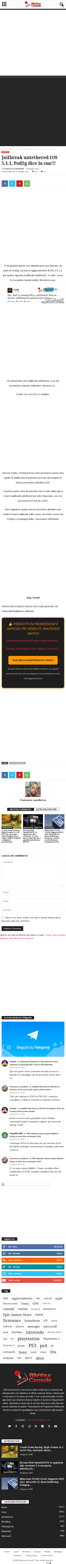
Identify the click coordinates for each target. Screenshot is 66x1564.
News (11, 149)
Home (4, 149)
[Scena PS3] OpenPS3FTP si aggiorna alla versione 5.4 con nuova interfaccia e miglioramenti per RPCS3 (32, 836)
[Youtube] (56, 1426)
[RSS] (36, 1426)
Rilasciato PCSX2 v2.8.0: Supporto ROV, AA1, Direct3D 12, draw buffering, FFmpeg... (42, 1482)
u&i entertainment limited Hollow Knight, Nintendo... (33, 640)
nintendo (35, 1332)
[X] (12, 183)
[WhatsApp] (27, 183)
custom (23, 1309)
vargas (43, 1352)
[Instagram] (23, 1426)
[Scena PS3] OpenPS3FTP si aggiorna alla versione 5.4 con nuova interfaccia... (41, 1465)
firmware (12, 1320)
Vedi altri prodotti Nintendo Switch (33, 660)
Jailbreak (7, 1326)
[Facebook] (5, 183)
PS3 (32, 1345)
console (8, 1309)
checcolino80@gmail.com (38, 1420)
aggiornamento (22, 1298)
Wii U (28, 1358)
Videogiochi (7, 1526)
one (5, 1338)
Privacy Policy (31, 1555)
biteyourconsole (10, 1304)
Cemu (25, 1303)
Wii (19, 1358)
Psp (52, 1346)
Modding (6, 1522)
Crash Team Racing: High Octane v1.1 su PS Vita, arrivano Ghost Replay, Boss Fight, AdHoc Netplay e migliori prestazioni (11, 836)
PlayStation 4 (8, 1345)
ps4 (43, 1345)
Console (37, 1551)
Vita (53, 1352)
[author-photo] (33, 789)
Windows (26, 1551)
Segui (59, 1253)
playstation (28, 1338)
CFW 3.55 (46, 1304)
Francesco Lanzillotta (14, 169)
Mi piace (58, 1246)
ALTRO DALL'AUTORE (46, 809)
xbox (40, 1358)
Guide (16, 1551)
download (35, 1309)
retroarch (9, 1352)
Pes (12, 1339)
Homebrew (7, 827)
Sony (23, 1352)
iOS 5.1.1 (13, 763)
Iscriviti (58, 1280)
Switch (33, 1352)
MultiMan (17, 1332)
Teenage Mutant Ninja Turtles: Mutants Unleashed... (33, 648)
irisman (54, 1321)
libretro (20, 1326)
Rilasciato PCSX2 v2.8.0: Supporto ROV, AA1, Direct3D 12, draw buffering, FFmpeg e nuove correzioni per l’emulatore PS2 (54, 836)
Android (48, 1298)
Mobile (47, 1551)
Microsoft (6, 1536)
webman (8, 1358)
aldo (38, 1298)
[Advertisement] (33, 43)
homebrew (32, 1320)
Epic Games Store (17, 1315)
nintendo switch (54, 1332)
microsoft (50, 1326)
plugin (21, 1345)
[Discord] (10, 1426)
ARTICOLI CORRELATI (20, 809)
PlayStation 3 (51, 1338)
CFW (35, 1303)
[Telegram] (43, 1426)
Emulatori (49, 827)
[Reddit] (30, 1426)
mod (5, 1332)
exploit (39, 1314)
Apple (58, 1298)
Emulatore (49, 1309)
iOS (46, 1320)
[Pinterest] (19, 183)
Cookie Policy (47, 1555)
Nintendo (6, 1531)
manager (34, 1326)
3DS (5, 1298)
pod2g (22, 763)
